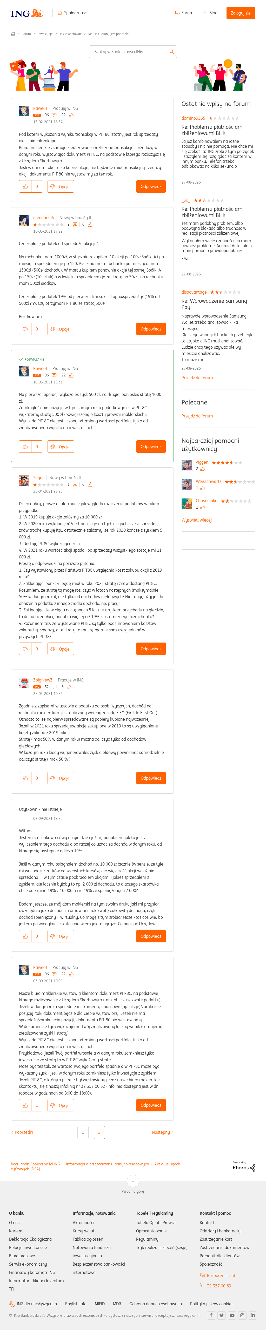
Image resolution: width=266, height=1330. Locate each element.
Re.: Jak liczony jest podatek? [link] (108, 34)
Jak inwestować (70, 34)
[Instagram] (242, 1315)
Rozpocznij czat (221, 1275)
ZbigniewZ (42, 680)
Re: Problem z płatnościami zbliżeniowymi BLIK (213, 130)
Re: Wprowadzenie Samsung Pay (214, 304)
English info (76, 1303)
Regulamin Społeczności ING (35, 1164)
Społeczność (75, 12)
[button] (25, 186)
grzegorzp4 (43, 217)
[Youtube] (232, 1315)
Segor (38, 477)
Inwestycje (45, 34)
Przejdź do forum (197, 377)
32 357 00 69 (219, 1285)
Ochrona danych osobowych (155, 1303)
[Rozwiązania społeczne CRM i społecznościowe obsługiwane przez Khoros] (244, 1166)
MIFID (100, 1303)
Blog (213, 12)
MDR (117, 1303)
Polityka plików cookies (211, 1303)
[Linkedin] (253, 1315)
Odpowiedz (151, 186)
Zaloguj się (241, 13)
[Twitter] (221, 1315)
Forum (188, 12)
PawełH (40, 108)
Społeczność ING (13, 34)
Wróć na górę (133, 1191)
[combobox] (133, 51)
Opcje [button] (64, 186)
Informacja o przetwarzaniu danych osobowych (107, 1164)
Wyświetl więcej (197, 520)
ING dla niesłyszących (37, 1303)
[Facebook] (211, 1315)
